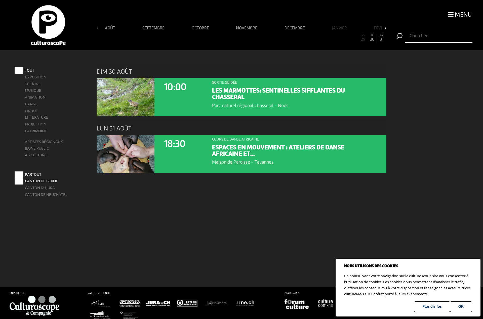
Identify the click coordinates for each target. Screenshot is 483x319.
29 (363, 38)
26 (335, 38)
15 (232, 38)
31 (381, 38)
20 (278, 38)
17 (251, 38)
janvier (340, 28)
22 (297, 38)
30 (372, 38)
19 (269, 38)
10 (185, 38)
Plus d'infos (432, 307)
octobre (201, 28)
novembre (247, 28)
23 (307, 38)
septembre (154, 28)
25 (326, 38)
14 (223, 38)
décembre (295, 28)
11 (194, 38)
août (110, 28)
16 (241, 38)
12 (204, 38)
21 (288, 38)
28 (353, 38)
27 (344, 38)
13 (213, 38)
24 (316, 38)
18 (260, 38)
